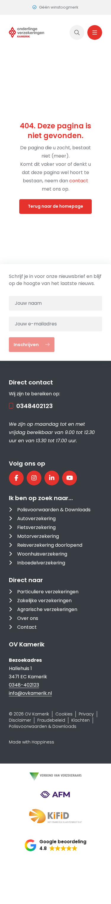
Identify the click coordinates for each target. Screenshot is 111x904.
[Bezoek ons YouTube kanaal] (69, 478)
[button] (55, 845)
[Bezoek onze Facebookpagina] (16, 478)
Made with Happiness (31, 742)
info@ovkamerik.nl (30, 693)
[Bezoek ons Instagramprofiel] (34, 478)
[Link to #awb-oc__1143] (94, 32)
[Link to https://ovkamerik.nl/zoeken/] (77, 32)
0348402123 (34, 406)
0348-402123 (24, 685)
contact (78, 180)
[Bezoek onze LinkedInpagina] (51, 478)
